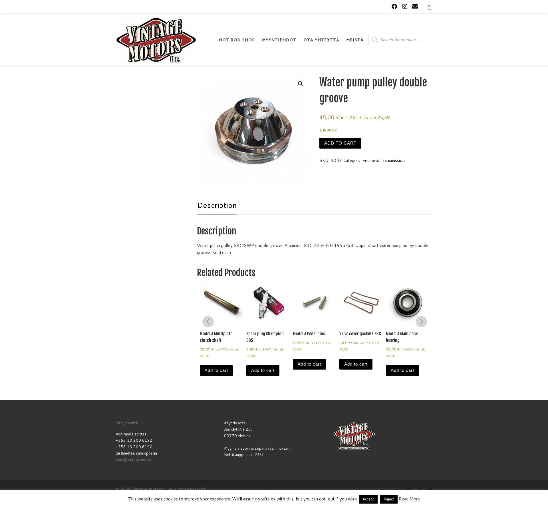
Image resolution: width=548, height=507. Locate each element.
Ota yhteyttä (127, 422)
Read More (409, 499)
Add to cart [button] (216, 370)
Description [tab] (217, 205)
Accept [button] (368, 499)
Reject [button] (389, 499)
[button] (300, 84)
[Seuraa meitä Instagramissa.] (404, 6)
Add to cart (340, 143)
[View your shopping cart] (429, 7)
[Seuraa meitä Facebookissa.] (394, 6)
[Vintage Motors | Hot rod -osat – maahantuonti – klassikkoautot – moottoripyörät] (156, 39)
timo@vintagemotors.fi (136, 459)
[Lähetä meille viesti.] (415, 6)
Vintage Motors (147, 489)
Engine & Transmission (383, 160)
